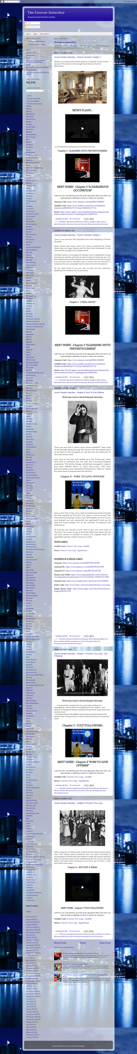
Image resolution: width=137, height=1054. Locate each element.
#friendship (30, 329)
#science (29, 641)
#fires (28, 311)
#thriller (29, 739)
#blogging (30, 173)
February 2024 (31, 927)
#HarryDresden (32, 365)
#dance (94, 934)
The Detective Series (34, 892)
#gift (28, 347)
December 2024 (32, 922)
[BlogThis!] (87, 219)
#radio (28, 603)
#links (62, 641)
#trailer (29, 747)
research (29, 885)
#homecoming (31, 383)
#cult (91, 639)
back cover (30, 841)
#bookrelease (31, 180)
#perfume (30, 557)
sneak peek (30, 890)
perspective (30, 875)
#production (31, 577)
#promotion (31, 585)
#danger (96, 639)
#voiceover (30, 770)
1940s (28, 826)
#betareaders (31, 170)
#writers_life (31, 805)
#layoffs (29, 437)
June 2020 (30, 1001)
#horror (29, 388)
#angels (29, 124)
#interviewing (31, 403)
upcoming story (32, 895)
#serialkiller (31, 652)
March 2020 (30, 1009)
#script (28, 647)
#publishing (30, 593)
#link (28, 449)
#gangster (30, 334)
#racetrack (30, 598)
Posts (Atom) (69, 947)
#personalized (31, 559)
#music (29, 498)
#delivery (30, 267)
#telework (30, 729)
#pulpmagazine (32, 595)
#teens (28, 726)
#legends (29, 444)
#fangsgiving (31, 296)
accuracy (29, 831)
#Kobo (28, 426)
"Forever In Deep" (32, 101)
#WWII (29, 816)
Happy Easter (31, 862)
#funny (29, 332)
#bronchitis (30, 191)
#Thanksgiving (32, 731)
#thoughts (30, 736)
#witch (28, 782)
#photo (29, 562)
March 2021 (30, 989)
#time (28, 741)
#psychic (29, 590)
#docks (28, 278)
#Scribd (29, 644)
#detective (80, 222)
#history (29, 378)
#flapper (29, 314)
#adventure (30, 114)
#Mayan (29, 467)
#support (29, 713)
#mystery (70, 224)
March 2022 (30, 965)
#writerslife (30, 808)
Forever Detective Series (35, 857)
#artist (28, 142)
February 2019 (31, 1035)
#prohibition (31, 580)
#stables (29, 698)
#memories (30, 472)
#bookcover (30, 178)
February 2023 (31, 940)
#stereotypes (31, 700)
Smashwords (31, 70)
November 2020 (32, 994)
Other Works (44, 34)
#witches (29, 785)
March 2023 (30, 937)
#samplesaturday (94, 224)
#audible (63, 222)
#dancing (29, 257)
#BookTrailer (31, 186)
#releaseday (30, 618)
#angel (28, 122)
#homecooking (32, 385)
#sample (84, 224)
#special (29, 688)
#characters (30, 211)
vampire (29, 898)
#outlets (29, 539)
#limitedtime (31, 447)
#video (28, 764)
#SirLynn (30, 667)
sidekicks (29, 887)
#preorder (30, 570)
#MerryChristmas (33, 478)
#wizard (29, 790)
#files (28, 308)
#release (29, 616)
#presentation (31, 572)
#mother (29, 488)
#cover (28, 232)
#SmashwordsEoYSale (34, 675)
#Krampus (30, 429)
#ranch (29, 606)
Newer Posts (60, 943)
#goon (28, 355)
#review (29, 626)
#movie (29, 490)
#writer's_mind (32, 803)
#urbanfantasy (31, 757)
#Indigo (29, 401)
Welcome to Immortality (65, 42)
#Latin (28, 434)
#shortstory (30, 662)
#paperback (30, 542)
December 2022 (32, 945)
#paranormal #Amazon (35, 549)
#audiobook (71, 222)
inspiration (30, 869)
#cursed (29, 252)
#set (27, 657)
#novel (77, 224)
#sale (28, 631)
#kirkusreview (31, 424)
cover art (29, 846)
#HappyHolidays (32, 362)
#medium (30, 470)
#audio (69, 639)
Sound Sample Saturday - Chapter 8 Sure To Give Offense (79, 392)
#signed (29, 665)
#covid (28, 237)
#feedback (30, 301)
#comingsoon (31, 224)
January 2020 (31, 1012)
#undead (104, 224)
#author (29, 160)
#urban (29, 754)
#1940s (28, 106)
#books (29, 183)
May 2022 (29, 960)
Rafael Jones (30, 880)
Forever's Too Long (33, 859)
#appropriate (31, 134)
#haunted (29, 367)
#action (29, 111)
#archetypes (31, 137)
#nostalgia (30, 526)
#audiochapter (31, 155)
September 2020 (32, 996)
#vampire (78, 643)
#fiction (29, 306)
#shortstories (31, 659)
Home (83, 943)
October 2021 (31, 978)
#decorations (31, 265)
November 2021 (32, 976)
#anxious (29, 129)
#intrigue (29, 406)
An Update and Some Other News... (76, 964)
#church (29, 219)
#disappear (30, 273)
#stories (29, 706)
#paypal (29, 554)
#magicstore (31, 462)
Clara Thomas (31, 844)
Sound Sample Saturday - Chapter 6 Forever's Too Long (78, 803)
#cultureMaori (31, 250)
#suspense (30, 716)
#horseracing (31, 390)
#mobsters (62, 224)
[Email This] (85, 219)
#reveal (97, 641)
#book (28, 175)
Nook (28, 65)
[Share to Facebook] (91, 219)
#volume (29, 772)
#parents (29, 552)
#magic (29, 460)
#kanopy (29, 419)
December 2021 (32, 973)
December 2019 (32, 1014)
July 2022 (29, 958)
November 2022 (32, 948)
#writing (29, 811)
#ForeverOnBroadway (34, 326)
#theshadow (30, 734)
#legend (29, 442)
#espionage (30, 288)
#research (30, 621)
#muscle (29, 496)
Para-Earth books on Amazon (37, 67)
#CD (27, 203)
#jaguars (29, 414)
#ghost (94, 222)
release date (30, 882)
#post (28, 567)
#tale (28, 718)
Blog (35, 34)
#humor (29, 396)
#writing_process (32, 813)
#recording (30, 613)
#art (27, 139)
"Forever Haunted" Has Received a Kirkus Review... (81, 953)
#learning (30, 439)
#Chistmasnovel (32, 214)
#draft (28, 280)
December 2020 (32, 991)
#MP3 (28, 493)
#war (28, 777)
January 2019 (31, 1037)
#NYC (28, 534)
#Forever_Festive (32, 321)
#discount (30, 275)
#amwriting (30, 119)
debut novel (30, 849)
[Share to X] (89, 219)
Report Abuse (32, 906)
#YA (27, 818)
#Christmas (30, 216)
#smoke (29, 677)
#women (29, 795)
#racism (29, 600)
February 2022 (31, 968)
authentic (29, 839)
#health (29, 370)
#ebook (29, 285)
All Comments (32, 27)
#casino (29, 198)
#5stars (29, 109)
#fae (27, 291)
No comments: (75, 219)
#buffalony (30, 193)
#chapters (30, 209)
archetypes (30, 836)
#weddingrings (31, 780)
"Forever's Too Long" (34, 104)
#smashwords (31, 672)
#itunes (57, 641)
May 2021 (29, 986)
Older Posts (105, 943)
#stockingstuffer (32, 703)
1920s (28, 823)
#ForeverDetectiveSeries (35, 324)
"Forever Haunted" (33, 98)
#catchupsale (31, 201)
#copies (29, 226)
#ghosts (29, 342)
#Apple (29, 132)
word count (30, 900)
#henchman (31, 375)
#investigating (31, 408)
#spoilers (29, 695)
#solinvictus (31, 682)
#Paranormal (31, 547)
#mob (28, 480)
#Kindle (29, 421)
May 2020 (30, 1004)
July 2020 (29, 999)
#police (29, 565)
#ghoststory (101, 222)
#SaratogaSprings (33, 639)
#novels (29, 531)
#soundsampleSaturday (35, 685)
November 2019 (32, 1017)
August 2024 (31, 924)
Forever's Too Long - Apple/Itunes (73, 550)
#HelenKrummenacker (35, 373)
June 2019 (29, 1024)
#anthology (30, 127)
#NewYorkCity (31, 519)
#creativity (30, 239)
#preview (29, 575)
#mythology (31, 506)
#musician (30, 501)
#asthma (29, 145)
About (28, 34)
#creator (29, 242)
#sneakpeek (30, 680)
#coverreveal (31, 234)
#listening (69, 641)
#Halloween (30, 360)
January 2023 (31, 942)
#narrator (30, 508)
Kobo (28, 58)
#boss (28, 188)
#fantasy (88, 222)
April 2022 (30, 963)
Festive (29, 854)
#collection (30, 221)
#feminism (30, 303)
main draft (30, 872)
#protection (30, 588)
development (31, 852)
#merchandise (31, 475)
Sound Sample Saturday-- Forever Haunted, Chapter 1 (77, 235)
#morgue (29, 485)
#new (28, 513)
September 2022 (32, 953)
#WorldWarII (31, 800)
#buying (29, 196)
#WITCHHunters (32, 788)
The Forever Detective (46, 12)
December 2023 (32, 930)
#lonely (29, 457)
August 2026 (31, 919)
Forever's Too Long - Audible (77, 546)
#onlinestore (31, 536)
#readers (29, 611)
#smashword (31, 670)
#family (29, 293)
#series (29, 654)
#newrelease (31, 516)
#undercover (31, 752)
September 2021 (32, 981)
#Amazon (63, 934)
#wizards (29, 793)
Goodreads (30, 55)
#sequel (29, 649)
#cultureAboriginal (33, 247)
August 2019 (30, 1022)
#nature (29, 511)
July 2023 (29, 935)
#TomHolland (31, 744)
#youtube (29, 821)
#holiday (29, 380)
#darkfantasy (31, 262)
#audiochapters (32, 157)
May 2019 (29, 1027)
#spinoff (29, 690)
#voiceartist (30, 767)
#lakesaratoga (31, 431)
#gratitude (30, 357)
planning (29, 877)
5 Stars (28, 829)
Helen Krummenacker (36, 44)
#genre (29, 337)
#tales (28, 721)
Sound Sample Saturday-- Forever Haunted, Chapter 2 (77, 57)
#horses (29, 393)
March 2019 (30, 1032)
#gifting (29, 349)
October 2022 (31, 950)
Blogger (82, 1046)
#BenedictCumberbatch (35, 168)
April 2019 (30, 1030)
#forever (29, 316)
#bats (28, 165)
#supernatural (31, 711)
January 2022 (31, 971)
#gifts (28, 352)
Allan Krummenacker (36, 41)
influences (30, 867)
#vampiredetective (33, 762)
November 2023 (32, 932)
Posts (29, 23)
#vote (28, 775)
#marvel (29, 465)
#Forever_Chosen (33, 319)
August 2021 (30, 983)
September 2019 (32, 1019)
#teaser (29, 723)
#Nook (28, 524)
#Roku (28, 629)
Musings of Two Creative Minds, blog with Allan (35, 61)
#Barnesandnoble (33, 163)
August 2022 (30, 955)
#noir (84, 641)
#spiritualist (30, 693)
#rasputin (90, 641)
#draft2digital (31, 283)
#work (28, 798)
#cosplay (29, 229)
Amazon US (30, 53)
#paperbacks (31, 544)
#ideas (28, 398)
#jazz (56, 224)
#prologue (30, 583)
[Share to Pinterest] (93, 219)
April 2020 (30, 1006)
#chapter (85, 639)
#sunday (29, 708)
